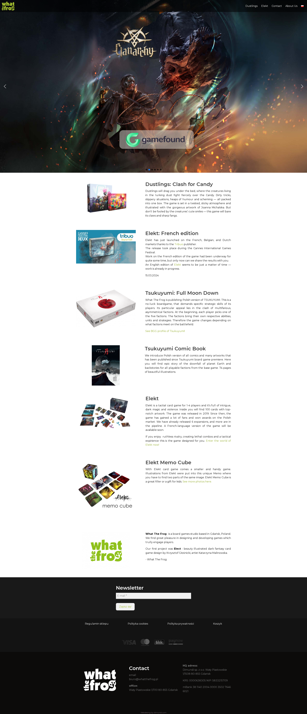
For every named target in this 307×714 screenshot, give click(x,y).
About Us (291, 6)
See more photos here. (197, 481)
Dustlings (251, 6)
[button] (153, 86)
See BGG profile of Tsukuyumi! (165, 331)
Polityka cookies (138, 623)
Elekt (264, 6)
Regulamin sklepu (97, 623)
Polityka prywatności (180, 623)
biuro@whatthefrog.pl (143, 679)
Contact (277, 6)
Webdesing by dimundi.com (153, 712)
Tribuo (179, 244)
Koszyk (217, 623)
